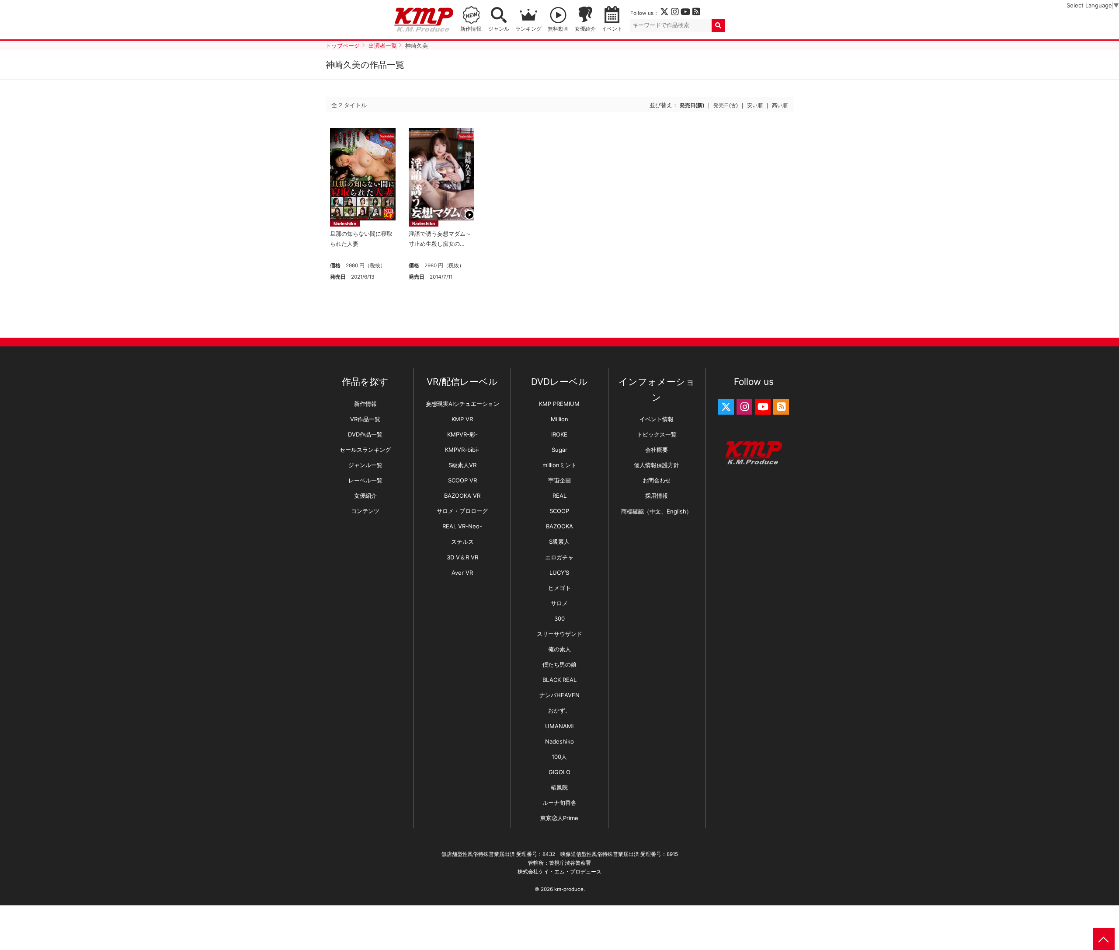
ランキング (528, 29)
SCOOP (559, 510)
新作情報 (365, 403)
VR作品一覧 (365, 419)
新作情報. (471, 29)
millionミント (559, 464)
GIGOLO (559, 771)
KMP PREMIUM (559, 403)
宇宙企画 (559, 480)
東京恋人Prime (559, 817)
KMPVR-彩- (462, 434)
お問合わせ (657, 480)
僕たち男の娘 (559, 664)
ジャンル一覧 (365, 464)
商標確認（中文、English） (656, 511)
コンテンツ (365, 510)
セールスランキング (365, 449)
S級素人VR (462, 464)
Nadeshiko (345, 223)
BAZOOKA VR (462, 495)
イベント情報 (656, 419)
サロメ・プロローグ (462, 510)
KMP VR (462, 419)
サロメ (559, 603)
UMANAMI (559, 726)
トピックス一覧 (657, 434)
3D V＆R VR (462, 557)
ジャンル (498, 29)
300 (559, 618)
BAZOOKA (559, 526)
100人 (559, 756)
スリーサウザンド (559, 633)
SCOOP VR (462, 480)
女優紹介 (585, 29)
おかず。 (559, 710)
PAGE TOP (1104, 939)
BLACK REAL (559, 679)
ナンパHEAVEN (559, 695)
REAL (559, 495)
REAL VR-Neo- (462, 526)
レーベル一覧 (365, 480)
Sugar (559, 449)
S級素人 (559, 541)
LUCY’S (559, 572)
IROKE (559, 434)
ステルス (462, 541)
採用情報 (656, 495)
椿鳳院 (559, 787)
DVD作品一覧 (365, 434)
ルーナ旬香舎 (559, 802)
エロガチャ (559, 557)
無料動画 (558, 29)
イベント (611, 29)
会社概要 (656, 449)
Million (559, 419)
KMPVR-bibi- (462, 449)
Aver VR (462, 572)
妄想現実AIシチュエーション (462, 403)
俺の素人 (559, 649)
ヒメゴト (559, 587)
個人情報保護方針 (656, 464)
